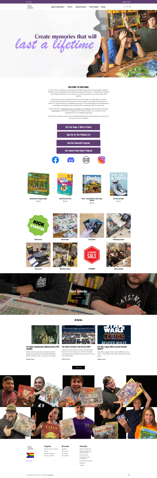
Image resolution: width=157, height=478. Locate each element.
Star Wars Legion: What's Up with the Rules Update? (112, 347)
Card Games (91, 239)
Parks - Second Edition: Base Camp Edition (92, 199)
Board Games (65, 239)
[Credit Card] (129, 475)
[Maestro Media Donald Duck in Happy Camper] (38, 184)
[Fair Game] (30, 6)
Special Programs (49, 453)
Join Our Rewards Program (78, 142)
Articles (103, 7)
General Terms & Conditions (84, 457)
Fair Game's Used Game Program (78, 150)
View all (78, 367)
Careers (82, 465)
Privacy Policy (84, 455)
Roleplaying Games (118, 239)
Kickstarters (38, 239)
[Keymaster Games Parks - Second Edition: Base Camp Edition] (92, 184)
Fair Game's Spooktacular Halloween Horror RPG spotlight (42, 347)
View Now (78, 297)
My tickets (65, 453)
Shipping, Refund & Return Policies (85, 451)
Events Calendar (94, 7)
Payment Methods (85, 449)
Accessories (38, 269)
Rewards (82, 463)
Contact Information (86, 461)
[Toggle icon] (124, 6)
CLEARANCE (91, 269)
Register (64, 449)
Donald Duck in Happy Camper (38, 199)
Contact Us (29, 1)
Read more (30, 359)
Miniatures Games (65, 269)
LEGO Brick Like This (65, 199)
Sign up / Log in (126, 2)
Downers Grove (67, 109)
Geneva (88, 109)
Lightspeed (50, 475)
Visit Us (46, 451)
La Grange (77, 109)
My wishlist (65, 455)
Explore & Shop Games (51, 449)
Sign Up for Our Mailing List (78, 134)
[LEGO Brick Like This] (65, 184)
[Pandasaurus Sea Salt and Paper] (118, 184)
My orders (65, 451)
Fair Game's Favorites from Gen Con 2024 (76, 346)
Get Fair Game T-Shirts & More (78, 127)
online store (55, 111)
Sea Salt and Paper (118, 199)
